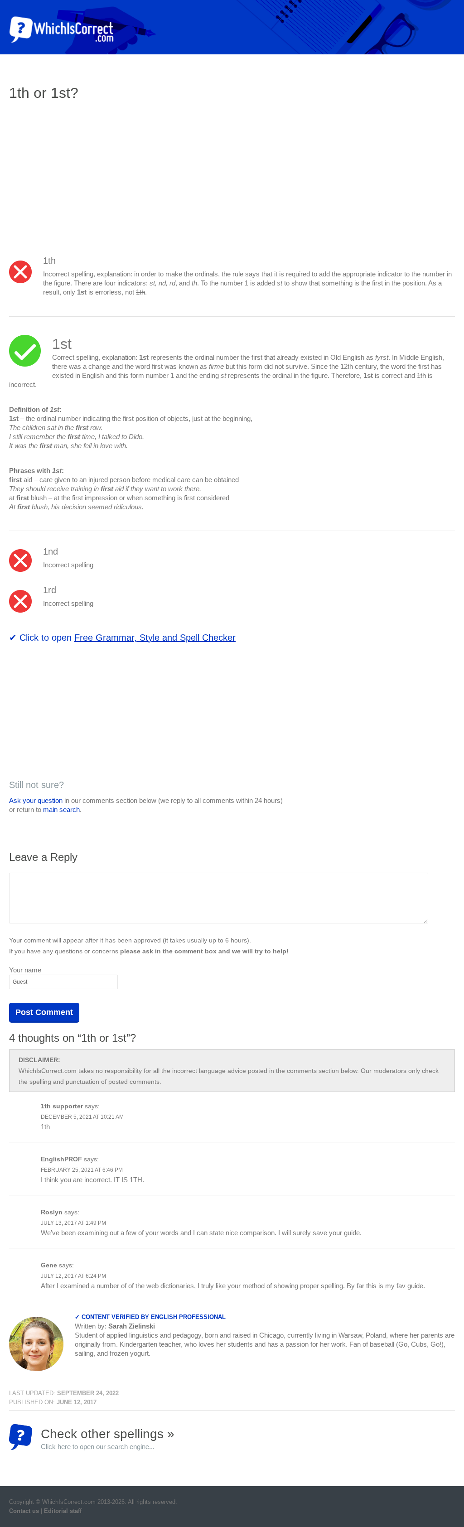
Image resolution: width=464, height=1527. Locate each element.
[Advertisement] (85, 174)
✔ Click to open (122, 638)
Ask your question (36, 800)
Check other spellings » (107, 1438)
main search (61, 809)
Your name (25, 970)
